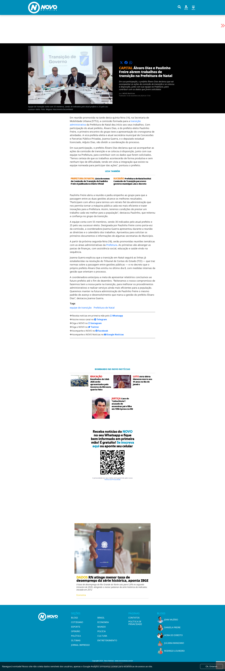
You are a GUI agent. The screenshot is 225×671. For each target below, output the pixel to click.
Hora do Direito (173, 635)
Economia (103, 622)
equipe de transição (81, 307)
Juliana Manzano (174, 643)
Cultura (102, 636)
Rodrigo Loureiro (174, 650)
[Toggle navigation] (193, 7)
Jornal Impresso (80, 645)
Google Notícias (115, 334)
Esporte (75, 626)
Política (76, 636)
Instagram (96, 323)
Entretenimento (107, 640)
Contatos (134, 617)
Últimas (75, 640)
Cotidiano (77, 622)
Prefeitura (111, 244)
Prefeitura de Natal (104, 307)
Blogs (74, 617)
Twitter (94, 327)
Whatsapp (117, 315)
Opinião (75, 631)
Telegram (101, 319)
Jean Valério (171, 619)
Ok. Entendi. (212, 666)
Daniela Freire (172, 627)
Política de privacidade (135, 622)
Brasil (101, 617)
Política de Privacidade (112, 480)
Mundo (101, 626)
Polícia (101, 631)
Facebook (103, 330)
